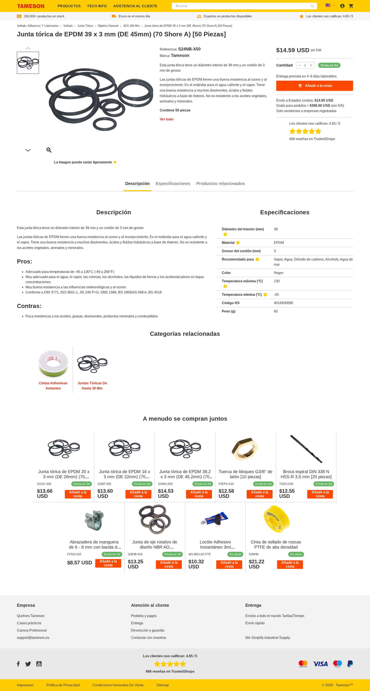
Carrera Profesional (32, 630)
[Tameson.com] (31, 6)
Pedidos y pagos (144, 616)
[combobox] (244, 6)
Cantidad (284, 65)
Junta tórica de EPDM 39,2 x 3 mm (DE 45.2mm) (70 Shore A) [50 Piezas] (185, 476)
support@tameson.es (33, 637)
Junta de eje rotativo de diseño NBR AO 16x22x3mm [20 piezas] (155, 547)
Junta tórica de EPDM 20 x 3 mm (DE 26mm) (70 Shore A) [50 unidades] (64, 476)
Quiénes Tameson (31, 616)
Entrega (137, 623)
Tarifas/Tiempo (293, 616)
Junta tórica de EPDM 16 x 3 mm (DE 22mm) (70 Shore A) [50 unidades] (124, 476)
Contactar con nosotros (148, 637)
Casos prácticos (29, 623)
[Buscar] (313, 6)
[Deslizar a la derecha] (28, 48)
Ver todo (166, 119)
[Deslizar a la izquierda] (28, 150)
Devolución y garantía (147, 630)
